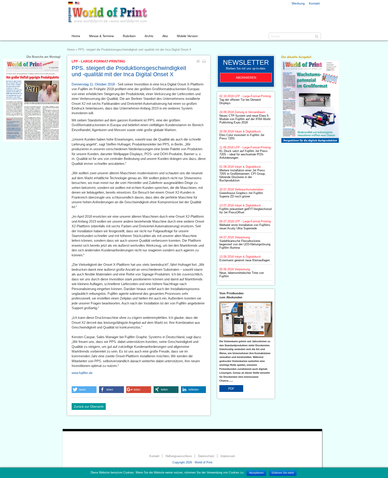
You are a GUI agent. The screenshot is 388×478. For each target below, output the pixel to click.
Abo (165, 36)
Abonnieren (246, 77)
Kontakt (314, 3)
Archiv (149, 36)
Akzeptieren (256, 472)
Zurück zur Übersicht (89, 406)
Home (76, 36)
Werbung (298, 3)
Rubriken (129, 36)
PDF (231, 388)
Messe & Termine (101, 36)
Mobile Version (187, 36)
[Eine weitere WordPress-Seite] (107, 15)
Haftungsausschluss (178, 456)
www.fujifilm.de (82, 373)
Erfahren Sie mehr (283, 472)
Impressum (227, 456)
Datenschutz (206, 456)
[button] (84, 389)
